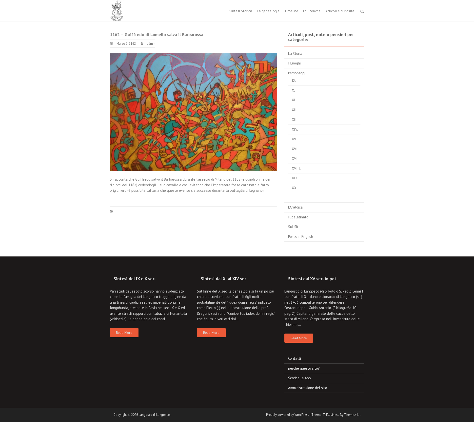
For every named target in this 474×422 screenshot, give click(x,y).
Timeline (291, 11)
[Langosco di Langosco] (117, 10)
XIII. (295, 119)
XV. (294, 139)
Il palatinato (298, 217)
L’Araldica (295, 207)
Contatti (294, 358)
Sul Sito (294, 226)
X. (293, 90)
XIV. (295, 129)
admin (151, 44)
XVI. (295, 149)
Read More (124, 332)
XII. (294, 109)
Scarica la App (299, 378)
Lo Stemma (311, 11)
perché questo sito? (304, 368)
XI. (294, 100)
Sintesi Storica (240, 11)
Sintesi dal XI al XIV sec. (224, 278)
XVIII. (296, 168)
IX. (294, 80)
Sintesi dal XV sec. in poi (312, 278)
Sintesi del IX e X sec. (135, 278)
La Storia (295, 53)
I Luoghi (294, 63)
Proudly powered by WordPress (287, 415)
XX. (294, 188)
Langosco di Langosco (154, 415)
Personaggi (296, 73)
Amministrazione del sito (307, 387)
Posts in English (300, 236)
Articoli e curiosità (339, 11)
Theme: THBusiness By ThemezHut (335, 415)
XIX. (295, 178)
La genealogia (268, 11)
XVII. (295, 158)
